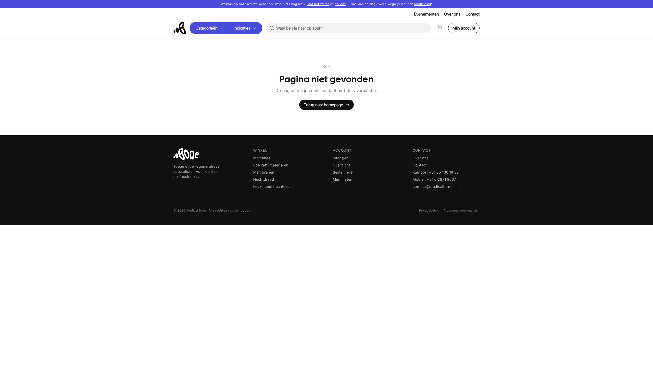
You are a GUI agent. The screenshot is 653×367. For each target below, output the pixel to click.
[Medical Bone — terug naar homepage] (179, 28)
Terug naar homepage (323, 104)
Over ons (452, 14)
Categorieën (207, 28)
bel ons (340, 4)
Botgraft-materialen (270, 165)
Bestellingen (344, 172)
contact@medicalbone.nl (435, 186)
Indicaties (242, 28)
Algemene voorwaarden (462, 210)
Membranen (264, 172)
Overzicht (341, 165)
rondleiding (422, 4)
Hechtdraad (263, 179)
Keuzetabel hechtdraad (273, 186)
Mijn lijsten (343, 179)
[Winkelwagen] (439, 28)
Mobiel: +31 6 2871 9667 (434, 179)
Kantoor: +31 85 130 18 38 (436, 172)
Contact (473, 14)
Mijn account (464, 28)
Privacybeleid (429, 210)
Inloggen (341, 158)
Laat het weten (318, 4)
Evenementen (426, 14)
